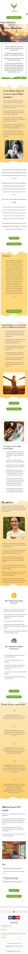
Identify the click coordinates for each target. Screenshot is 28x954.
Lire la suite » (3, 929)
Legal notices (10, 943)
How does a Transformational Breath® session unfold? (13, 933)
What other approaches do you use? (13, 881)
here (4, 873)
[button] (27, 14)
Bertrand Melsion (17, 951)
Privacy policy (18, 943)
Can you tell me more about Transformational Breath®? (11, 878)
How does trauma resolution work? (13, 868)
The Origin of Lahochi (6, 926)
